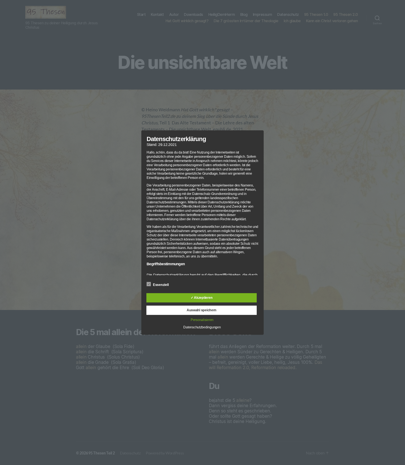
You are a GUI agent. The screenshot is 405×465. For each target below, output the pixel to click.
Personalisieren (202, 320)
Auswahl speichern (201, 310)
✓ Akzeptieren (202, 297)
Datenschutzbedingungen (202, 327)
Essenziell (161, 285)
